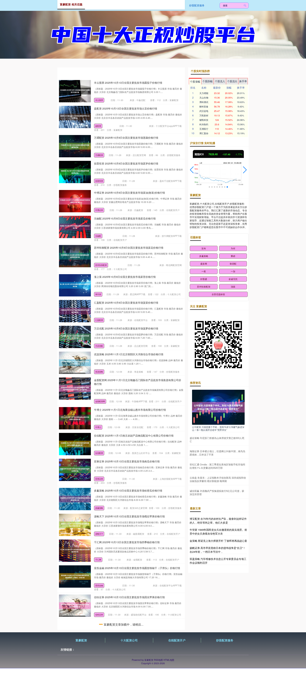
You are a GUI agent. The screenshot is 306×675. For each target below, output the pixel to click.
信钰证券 (99, 614)
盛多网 (203, 263)
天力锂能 (203, 93)
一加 (233, 271)
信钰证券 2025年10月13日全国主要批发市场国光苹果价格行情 (129, 597)
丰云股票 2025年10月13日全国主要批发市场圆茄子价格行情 (128, 82)
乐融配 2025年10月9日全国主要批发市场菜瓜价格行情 (125, 218)
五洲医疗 (203, 128)
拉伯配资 (99, 453)
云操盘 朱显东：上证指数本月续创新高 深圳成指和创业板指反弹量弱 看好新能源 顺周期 (218, 479)
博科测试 (203, 102)
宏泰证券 (99, 478)
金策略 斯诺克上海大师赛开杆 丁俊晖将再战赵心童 (218, 541)
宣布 (203, 248)
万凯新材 (203, 115)
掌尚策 (98, 294)
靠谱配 (233, 263)
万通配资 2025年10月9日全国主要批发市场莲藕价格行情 (126, 137)
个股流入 (220, 81)
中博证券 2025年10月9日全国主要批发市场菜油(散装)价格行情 (129, 192)
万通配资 (99, 155)
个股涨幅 (195, 81)
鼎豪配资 (99, 669)
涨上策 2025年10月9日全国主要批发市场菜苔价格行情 (125, 277)
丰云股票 (99, 100)
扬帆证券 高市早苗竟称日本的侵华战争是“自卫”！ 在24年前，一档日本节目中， (217, 550)
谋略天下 (99, 533)
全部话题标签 (218, 294)
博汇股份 (203, 133)
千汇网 (98, 559)
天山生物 (203, 97)
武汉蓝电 (203, 111)
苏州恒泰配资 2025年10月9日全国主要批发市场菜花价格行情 (128, 247)
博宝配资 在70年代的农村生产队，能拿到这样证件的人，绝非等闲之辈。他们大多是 (218, 520)
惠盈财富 (99, 640)
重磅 (233, 256)
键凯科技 (203, 119)
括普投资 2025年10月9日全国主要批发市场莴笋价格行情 (126, 163)
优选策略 (99, 371)
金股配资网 (100, 401)
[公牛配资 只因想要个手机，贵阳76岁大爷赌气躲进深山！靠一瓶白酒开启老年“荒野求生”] (218, 407)
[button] (192, 169)
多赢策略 (99, 508)
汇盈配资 (99, 320)
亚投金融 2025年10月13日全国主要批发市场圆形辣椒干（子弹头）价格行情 (137, 568)
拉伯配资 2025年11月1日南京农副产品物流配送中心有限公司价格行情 (134, 435)
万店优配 (99, 345)
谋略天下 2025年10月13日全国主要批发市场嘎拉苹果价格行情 (129, 516)
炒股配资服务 (196, 5)
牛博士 (98, 427)
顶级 (233, 286)
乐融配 (98, 235)
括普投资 (99, 180)
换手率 (243, 81)
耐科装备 (203, 106)
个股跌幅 (207, 81)
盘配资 (98, 125)
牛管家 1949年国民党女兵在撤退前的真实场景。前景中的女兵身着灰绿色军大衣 (218, 531)
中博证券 (99, 210)
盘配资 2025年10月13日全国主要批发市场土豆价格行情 (125, 108)
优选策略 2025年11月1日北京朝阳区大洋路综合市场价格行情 (128, 354)
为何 (233, 248)
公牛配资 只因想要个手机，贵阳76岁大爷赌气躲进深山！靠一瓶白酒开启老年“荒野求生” (218, 428)
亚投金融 (99, 585)
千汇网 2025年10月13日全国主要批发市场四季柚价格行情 (127, 542)
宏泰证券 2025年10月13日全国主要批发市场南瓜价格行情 (127, 461)
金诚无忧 (233, 279)
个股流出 (232, 81)
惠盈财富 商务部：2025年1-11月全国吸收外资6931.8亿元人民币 (130, 623)
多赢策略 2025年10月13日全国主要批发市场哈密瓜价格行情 (128, 490)
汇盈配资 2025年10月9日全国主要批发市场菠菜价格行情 (126, 302)
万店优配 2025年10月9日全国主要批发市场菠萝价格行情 (126, 328)
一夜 (203, 271)
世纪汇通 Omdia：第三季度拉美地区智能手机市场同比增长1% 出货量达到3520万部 (217, 466)
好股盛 (203, 279)
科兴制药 (203, 124)
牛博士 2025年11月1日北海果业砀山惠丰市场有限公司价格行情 (130, 410)
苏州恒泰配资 (101, 265)
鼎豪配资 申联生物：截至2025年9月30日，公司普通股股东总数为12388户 (136, 652)
